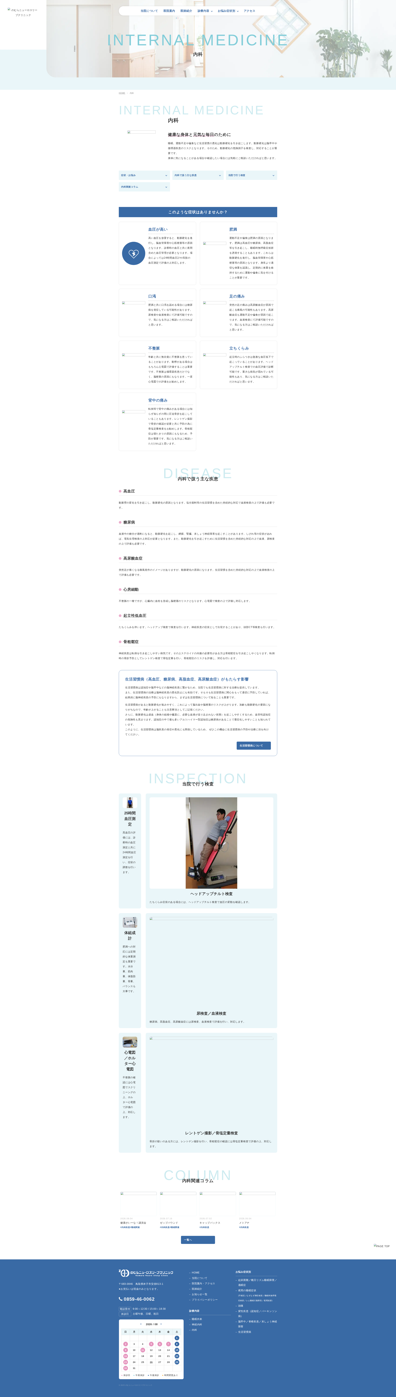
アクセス (249, 10)
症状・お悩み (128, 175)
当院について (149, 10)
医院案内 (169, 10)
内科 (194, 1330)
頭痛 (240, 1305)
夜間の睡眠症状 (257, 1295)
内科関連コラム (129, 186)
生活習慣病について (251, 745)
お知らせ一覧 (199, 1294)
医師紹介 (186, 10)
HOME (196, 1272)
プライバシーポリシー (205, 1299)
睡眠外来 (197, 1319)
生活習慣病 (244, 1332)
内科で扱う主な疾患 (186, 175)
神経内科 (197, 1324)
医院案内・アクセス (203, 1283)
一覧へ (188, 1239)
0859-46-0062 (139, 1299)
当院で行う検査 (236, 175)
